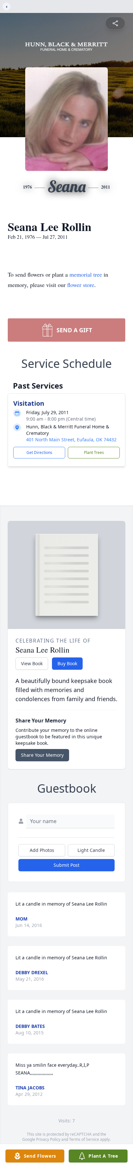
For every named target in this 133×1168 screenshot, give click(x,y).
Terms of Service (84, 1139)
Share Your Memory (42, 755)
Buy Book (67, 663)
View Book (32, 663)
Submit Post (66, 865)
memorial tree (85, 274)
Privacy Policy (48, 1139)
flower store (80, 285)
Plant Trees (94, 452)
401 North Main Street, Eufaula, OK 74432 (71, 439)
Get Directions (39, 452)
